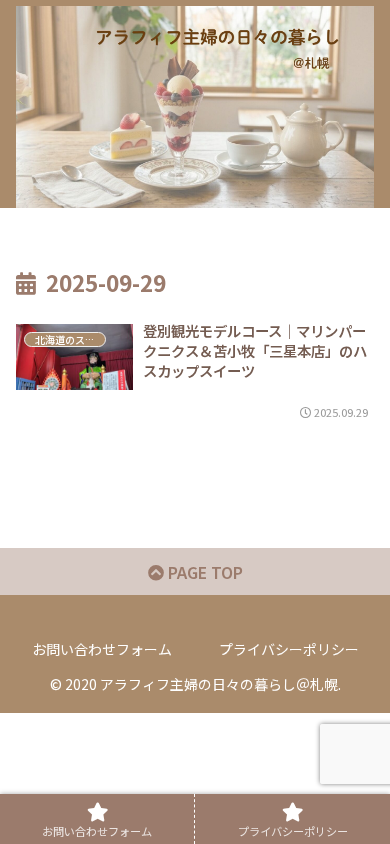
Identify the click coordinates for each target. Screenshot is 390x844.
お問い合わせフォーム (102, 649)
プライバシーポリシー (289, 649)
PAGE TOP (203, 572)
